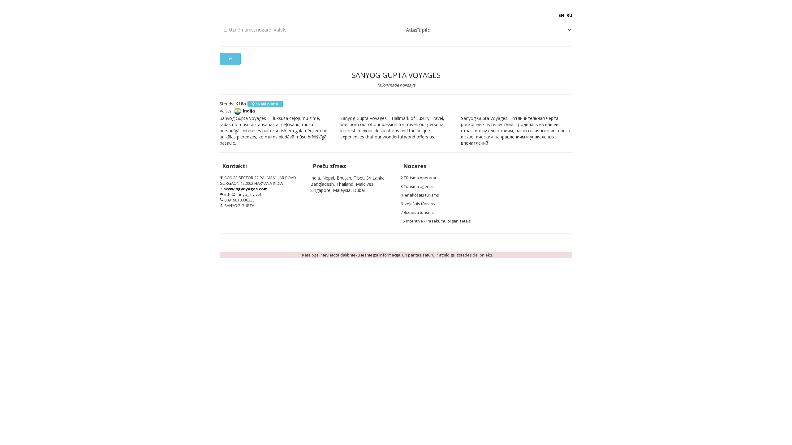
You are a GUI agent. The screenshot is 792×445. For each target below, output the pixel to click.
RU (569, 15)
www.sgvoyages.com (246, 189)
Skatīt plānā (267, 104)
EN (561, 15)
